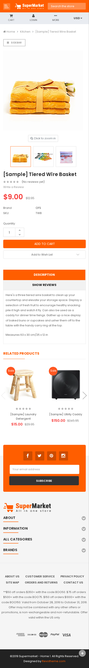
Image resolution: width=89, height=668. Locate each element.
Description (44, 275)
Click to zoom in (44, 138)
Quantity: (9, 223)
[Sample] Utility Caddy (65, 414)
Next (84, 395)
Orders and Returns (41, 582)
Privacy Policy (72, 576)
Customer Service (40, 576)
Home (10, 32)
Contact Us (73, 582)
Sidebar (16, 42)
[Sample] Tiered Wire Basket (55, 32)
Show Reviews (44, 285)
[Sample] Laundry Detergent (23, 416)
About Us (12, 576)
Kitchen (25, 32)
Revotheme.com (53, 661)
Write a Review (13, 187)
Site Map (12, 582)
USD (77, 18)
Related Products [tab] (21, 353)
